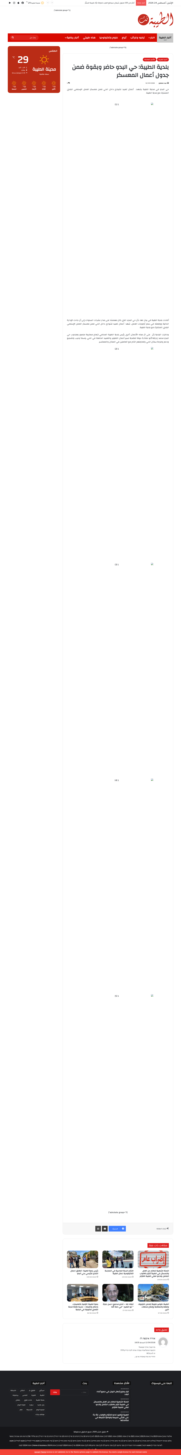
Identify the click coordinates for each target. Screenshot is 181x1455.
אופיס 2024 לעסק (25, 1445)
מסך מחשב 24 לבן (92, 1445)
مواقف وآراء (39, 1414)
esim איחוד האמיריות (133, 1445)
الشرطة (13, 1390)
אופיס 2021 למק (111, 1436)
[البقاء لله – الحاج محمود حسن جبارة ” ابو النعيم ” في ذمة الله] (117, 1293)
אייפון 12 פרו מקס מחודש (50, 1441)
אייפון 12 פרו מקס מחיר (68, 1441)
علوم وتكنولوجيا (108, 37)
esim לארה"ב (20, 1441)
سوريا (31, 1404)
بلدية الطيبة (40, 1400)
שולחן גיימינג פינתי (149, 1441)
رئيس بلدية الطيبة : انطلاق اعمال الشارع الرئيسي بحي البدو (84, 1272)
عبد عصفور (163, 83)
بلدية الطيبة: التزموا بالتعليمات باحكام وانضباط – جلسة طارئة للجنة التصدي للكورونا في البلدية (83, 1306)
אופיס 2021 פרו (133, 1436)
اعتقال (22, 1390)
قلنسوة (29, 1409)
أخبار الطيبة (165, 37)
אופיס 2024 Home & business (44, 1445)
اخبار (152, 37)
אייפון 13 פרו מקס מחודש (100, 1441)
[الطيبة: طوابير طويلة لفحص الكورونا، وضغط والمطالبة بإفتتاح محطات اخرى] (153, 1293)
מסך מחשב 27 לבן (106, 1445)
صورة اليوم (21, 1404)
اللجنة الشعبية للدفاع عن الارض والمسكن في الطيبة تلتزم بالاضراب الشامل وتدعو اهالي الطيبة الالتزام (154, 1273)
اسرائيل (41, 1390)
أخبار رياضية (73, 37)
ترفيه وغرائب (137, 37)
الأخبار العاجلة (149, 59)
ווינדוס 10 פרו (85, 1436)
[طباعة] (98, 1229)
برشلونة (15, 1395)
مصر (21, 1409)
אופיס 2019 (145, 1436)
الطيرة (33, 1395)
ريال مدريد (40, 1404)
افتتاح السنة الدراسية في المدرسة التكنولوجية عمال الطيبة (119, 1272)
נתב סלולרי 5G (33, 1436)
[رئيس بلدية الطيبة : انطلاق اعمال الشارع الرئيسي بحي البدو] (82, 1259)
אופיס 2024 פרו (79, 1445)
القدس (24, 1395)
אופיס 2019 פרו (156, 1436)
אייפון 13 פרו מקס (135, 1441)
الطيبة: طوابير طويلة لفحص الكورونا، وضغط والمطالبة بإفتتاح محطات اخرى (153, 1306)
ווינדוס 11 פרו (74, 1436)
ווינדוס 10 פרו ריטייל (62, 1436)
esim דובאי (147, 1445)
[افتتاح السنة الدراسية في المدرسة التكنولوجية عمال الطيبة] (117, 1259)
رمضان (18, 1400)
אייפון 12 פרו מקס (84, 1441)
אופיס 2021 (122, 1436)
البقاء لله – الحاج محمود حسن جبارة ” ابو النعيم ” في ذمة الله (118, 1305)
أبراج (124, 37)
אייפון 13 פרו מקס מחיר (119, 1441)
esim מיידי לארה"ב (33, 1441)
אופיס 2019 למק (97, 1436)
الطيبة (42, 1395)
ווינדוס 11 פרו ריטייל (46, 1436)
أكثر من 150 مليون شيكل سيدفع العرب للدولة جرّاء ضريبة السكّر (109, 3)
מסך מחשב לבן (119, 1445)
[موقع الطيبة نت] (155, 20)
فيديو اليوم (40, 1409)
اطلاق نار (32, 1390)
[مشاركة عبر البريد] (105, 1229)
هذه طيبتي (89, 37)
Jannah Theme (40, 1452)
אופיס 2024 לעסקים (64, 1445)
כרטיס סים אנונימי (21, 1436)
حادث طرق (28, 1400)
